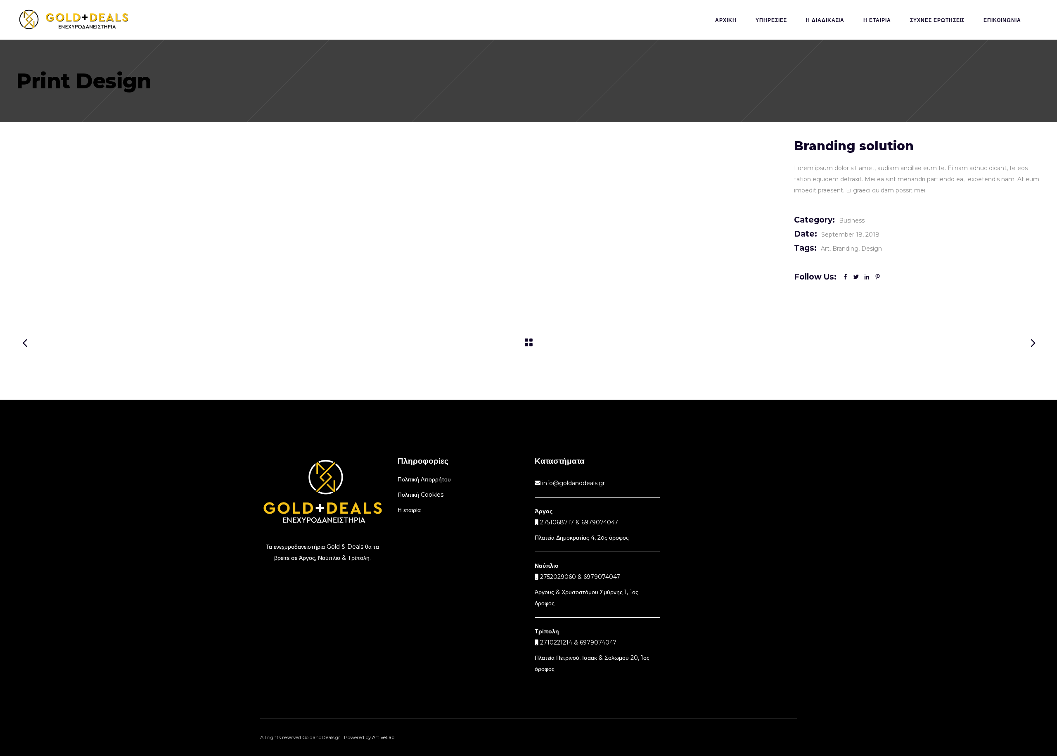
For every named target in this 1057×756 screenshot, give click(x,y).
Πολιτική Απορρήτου (424, 479)
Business (852, 220)
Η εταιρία (409, 510)
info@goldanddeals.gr (572, 483)
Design (871, 248)
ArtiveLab (383, 737)
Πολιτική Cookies (420, 494)
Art (825, 248)
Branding (845, 248)
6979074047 (601, 577)
